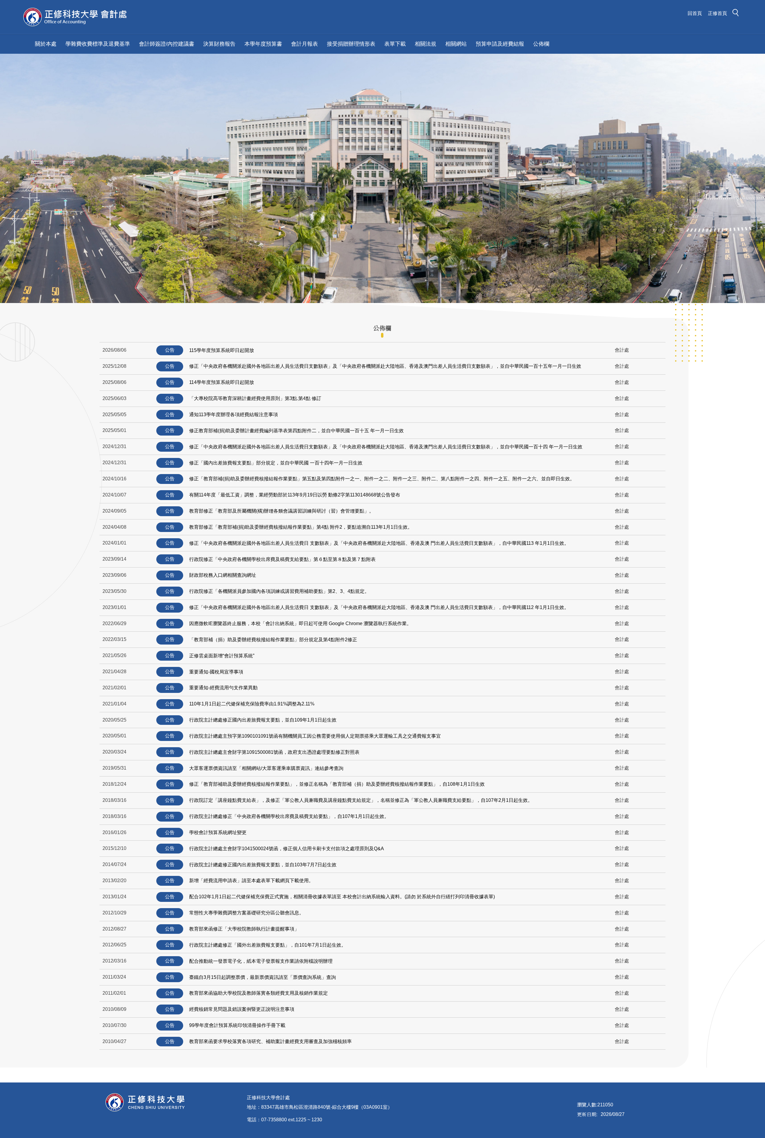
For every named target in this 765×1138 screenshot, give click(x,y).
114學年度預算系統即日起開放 (221, 382)
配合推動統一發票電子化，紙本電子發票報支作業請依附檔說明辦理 (261, 961)
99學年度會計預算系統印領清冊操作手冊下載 (237, 1025)
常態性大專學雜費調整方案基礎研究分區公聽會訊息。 (246, 912)
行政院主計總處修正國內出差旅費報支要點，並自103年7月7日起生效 (262, 864)
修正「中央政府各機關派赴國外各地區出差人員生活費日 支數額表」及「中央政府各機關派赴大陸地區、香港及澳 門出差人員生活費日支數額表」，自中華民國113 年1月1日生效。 (379, 543)
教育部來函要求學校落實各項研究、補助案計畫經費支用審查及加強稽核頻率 (270, 1041)
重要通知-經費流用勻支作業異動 (223, 687)
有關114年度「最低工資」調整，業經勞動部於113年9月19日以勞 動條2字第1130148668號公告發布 (294, 494)
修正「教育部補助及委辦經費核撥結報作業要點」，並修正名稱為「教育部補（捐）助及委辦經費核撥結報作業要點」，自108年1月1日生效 (337, 784)
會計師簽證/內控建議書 (166, 44)
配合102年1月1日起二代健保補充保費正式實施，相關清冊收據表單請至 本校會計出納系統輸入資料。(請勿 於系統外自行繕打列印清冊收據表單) (342, 896)
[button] (737, 14)
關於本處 (45, 44)
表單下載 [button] (395, 44)
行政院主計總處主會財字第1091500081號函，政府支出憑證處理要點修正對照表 (274, 752)
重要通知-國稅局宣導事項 (216, 671)
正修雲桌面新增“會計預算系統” (221, 655)
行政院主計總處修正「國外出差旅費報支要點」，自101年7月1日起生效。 (267, 945)
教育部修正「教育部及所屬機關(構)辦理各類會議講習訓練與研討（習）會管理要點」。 (281, 510)
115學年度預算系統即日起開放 (221, 350)
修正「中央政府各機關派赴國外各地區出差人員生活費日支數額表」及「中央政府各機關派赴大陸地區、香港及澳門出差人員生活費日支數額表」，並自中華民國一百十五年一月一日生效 (385, 366)
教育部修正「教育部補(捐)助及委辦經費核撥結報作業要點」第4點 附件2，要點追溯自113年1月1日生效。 (300, 527)
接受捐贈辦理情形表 (351, 44)
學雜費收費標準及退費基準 (97, 44)
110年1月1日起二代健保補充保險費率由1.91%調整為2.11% (251, 703)
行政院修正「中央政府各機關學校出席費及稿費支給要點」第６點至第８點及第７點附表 (282, 559)
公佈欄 (541, 44)
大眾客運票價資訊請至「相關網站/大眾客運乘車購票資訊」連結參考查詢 (266, 768)
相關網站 (456, 44)
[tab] (382, 328)
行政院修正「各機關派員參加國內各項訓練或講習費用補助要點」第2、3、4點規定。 (279, 591)
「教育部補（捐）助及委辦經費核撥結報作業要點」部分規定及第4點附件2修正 (273, 639)
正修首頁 (717, 13)
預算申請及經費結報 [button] (500, 44)
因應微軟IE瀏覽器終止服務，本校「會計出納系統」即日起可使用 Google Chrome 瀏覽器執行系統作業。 (300, 623)
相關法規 (425, 44)
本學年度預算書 (263, 44)
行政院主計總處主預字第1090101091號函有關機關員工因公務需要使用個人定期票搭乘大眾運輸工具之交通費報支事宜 (315, 736)
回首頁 (695, 13)
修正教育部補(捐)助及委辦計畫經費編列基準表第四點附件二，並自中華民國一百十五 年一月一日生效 (296, 430)
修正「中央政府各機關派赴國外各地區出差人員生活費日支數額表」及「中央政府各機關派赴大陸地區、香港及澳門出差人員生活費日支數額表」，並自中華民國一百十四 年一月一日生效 (385, 446)
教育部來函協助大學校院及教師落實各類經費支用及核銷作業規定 (258, 993)
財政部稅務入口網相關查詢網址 (222, 575)
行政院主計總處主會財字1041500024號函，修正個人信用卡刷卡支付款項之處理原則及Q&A (286, 848)
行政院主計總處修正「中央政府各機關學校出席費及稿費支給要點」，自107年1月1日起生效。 (289, 816)
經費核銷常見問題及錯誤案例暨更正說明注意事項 (241, 1009)
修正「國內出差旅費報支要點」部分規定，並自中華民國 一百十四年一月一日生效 (275, 462)
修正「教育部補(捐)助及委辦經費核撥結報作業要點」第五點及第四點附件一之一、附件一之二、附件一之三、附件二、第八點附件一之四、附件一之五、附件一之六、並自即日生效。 (382, 478)
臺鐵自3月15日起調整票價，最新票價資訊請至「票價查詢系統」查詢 (262, 977)
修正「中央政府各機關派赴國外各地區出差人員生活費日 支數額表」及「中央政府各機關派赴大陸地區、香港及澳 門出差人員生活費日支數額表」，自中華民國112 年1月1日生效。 (379, 607)
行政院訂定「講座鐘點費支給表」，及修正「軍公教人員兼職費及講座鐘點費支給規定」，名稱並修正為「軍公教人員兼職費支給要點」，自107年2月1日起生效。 (361, 800)
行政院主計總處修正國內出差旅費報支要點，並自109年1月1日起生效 (262, 719)
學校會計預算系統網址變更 (218, 832)
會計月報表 (304, 44)
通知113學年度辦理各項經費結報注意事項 (233, 414)
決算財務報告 (219, 44)
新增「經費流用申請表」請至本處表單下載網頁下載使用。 (251, 880)
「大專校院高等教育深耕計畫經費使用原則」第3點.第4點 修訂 (255, 398)
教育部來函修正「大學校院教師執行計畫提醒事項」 (244, 928)
